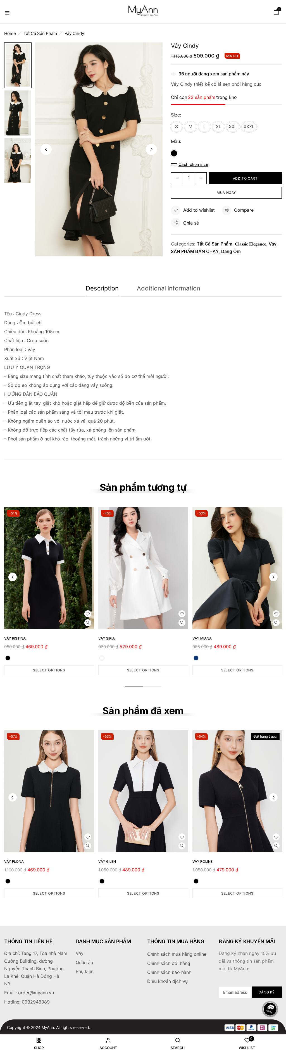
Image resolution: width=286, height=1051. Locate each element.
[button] (276, 11)
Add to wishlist (199, 210)
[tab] (102, 289)
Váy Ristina (15, 638)
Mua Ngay (226, 192)
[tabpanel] (49, 591)
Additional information (168, 288)
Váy (273, 244)
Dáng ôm (231, 251)
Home (10, 33)
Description (102, 288)
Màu (175, 141)
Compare (244, 210)
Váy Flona (14, 862)
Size (175, 115)
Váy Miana (202, 638)
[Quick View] (87, 622)
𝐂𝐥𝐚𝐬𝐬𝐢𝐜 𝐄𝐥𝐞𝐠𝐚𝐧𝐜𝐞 (250, 244)
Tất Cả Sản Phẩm (40, 33)
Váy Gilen (107, 862)
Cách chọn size (193, 164)
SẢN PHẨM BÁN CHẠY (195, 251)
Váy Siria (106, 638)
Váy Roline (202, 862)
